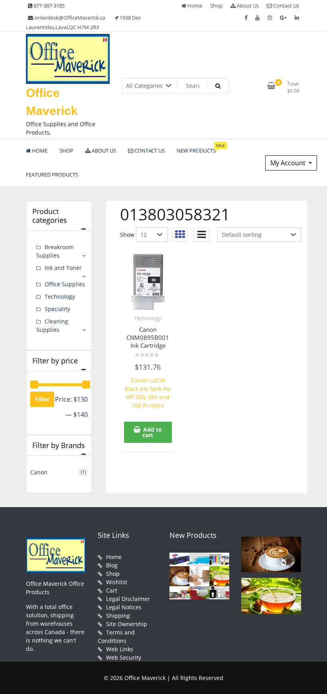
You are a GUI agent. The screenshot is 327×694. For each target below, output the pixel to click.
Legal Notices (124, 607)
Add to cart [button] (152, 432)
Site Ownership (126, 624)
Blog (112, 565)
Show (127, 234)
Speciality (57, 309)
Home (194, 5)
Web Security (123, 657)
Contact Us (285, 5)
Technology (148, 318)
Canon (38, 472)
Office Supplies (65, 284)
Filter (42, 399)
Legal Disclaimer (128, 599)
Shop (216, 5)
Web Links (119, 649)
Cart (111, 590)
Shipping (118, 615)
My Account (288, 163)
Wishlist (116, 582)
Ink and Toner (63, 268)
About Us (247, 5)
